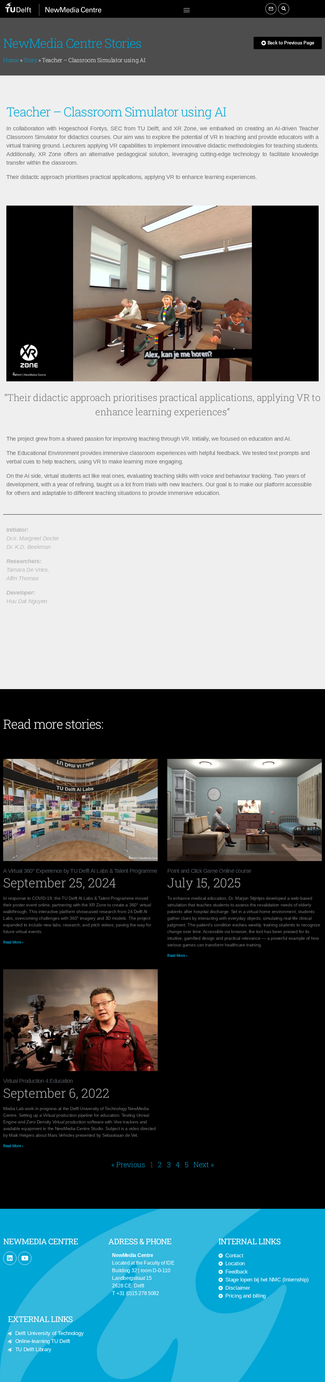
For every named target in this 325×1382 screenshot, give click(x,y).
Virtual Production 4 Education (38, 1081)
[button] (186, 9)
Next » (203, 1164)
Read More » (13, 942)
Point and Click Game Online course (210, 871)
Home (11, 60)
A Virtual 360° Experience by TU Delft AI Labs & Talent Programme (80, 871)
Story (30, 60)
